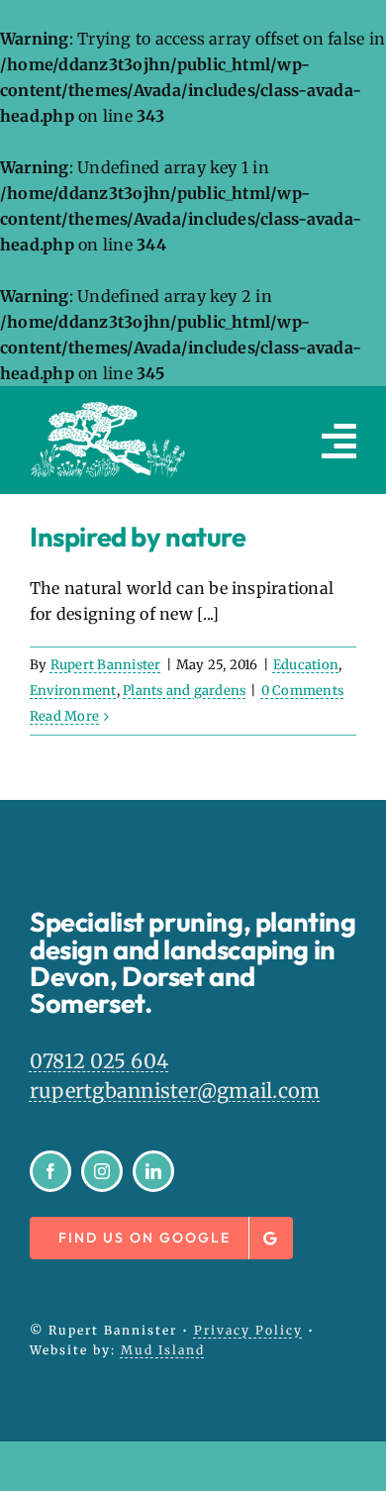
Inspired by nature (138, 536)
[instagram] (102, 1171)
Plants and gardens (184, 690)
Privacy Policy (248, 1330)
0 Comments (302, 690)
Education (305, 664)
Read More (64, 716)
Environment (73, 690)
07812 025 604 (99, 1060)
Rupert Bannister (105, 664)
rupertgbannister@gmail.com (175, 1090)
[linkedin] (153, 1171)
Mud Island (163, 1349)
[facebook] (50, 1171)
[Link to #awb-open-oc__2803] (339, 440)
